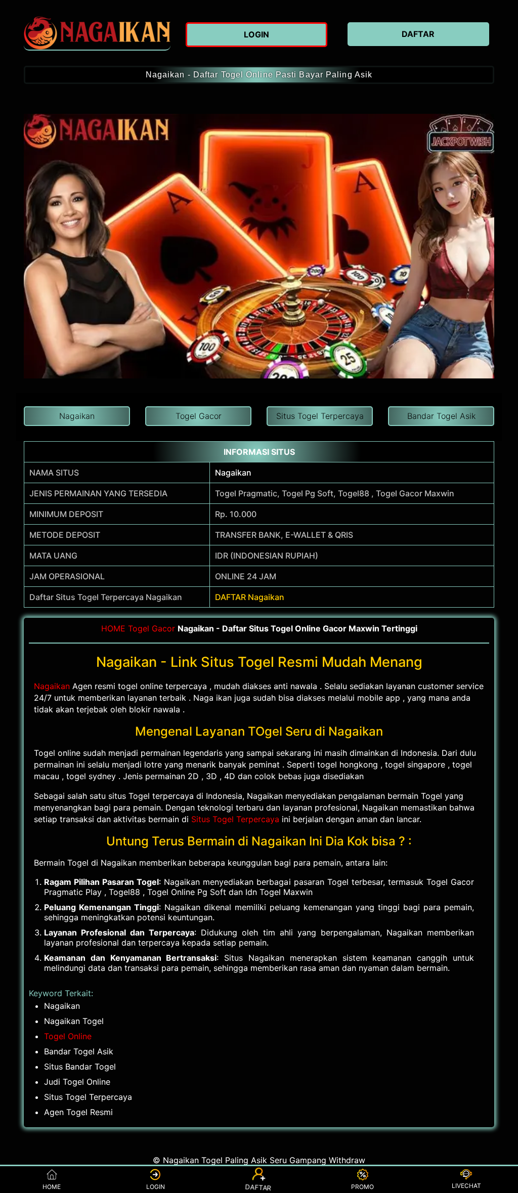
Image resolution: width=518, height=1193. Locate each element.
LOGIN (155, 1186)
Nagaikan (233, 472)
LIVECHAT (466, 1185)
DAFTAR (259, 1186)
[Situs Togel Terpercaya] (97, 33)
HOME (113, 628)
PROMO (362, 1186)
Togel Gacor (151, 628)
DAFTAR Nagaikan (249, 597)
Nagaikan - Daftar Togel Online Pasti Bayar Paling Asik (259, 74)
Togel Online (68, 1036)
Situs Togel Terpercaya (235, 819)
